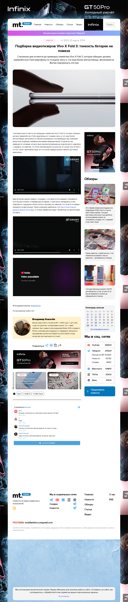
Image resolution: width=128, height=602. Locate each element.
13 (112, 317)
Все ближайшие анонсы (100, 329)
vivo (19, 393)
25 (104, 323)
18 (104, 320)
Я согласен (64, 596)
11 (103, 317)
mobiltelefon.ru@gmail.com (39, 522)
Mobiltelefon (36, 306)
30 (96, 325)
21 (87, 323)
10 (100, 317)
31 (87, 314)
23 (96, 323)
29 (92, 325)
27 (112, 323)
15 (92, 320)
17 (100, 320)
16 (96, 320)
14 (87, 320)
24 (100, 323)
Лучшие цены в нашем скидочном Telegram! (64, 33)
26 (108, 323)
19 (108, 320)
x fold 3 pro (38, 393)
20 (112, 320)
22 (92, 323)
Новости (49, 40)
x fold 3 (27, 393)
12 (108, 317)
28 (88, 325)
